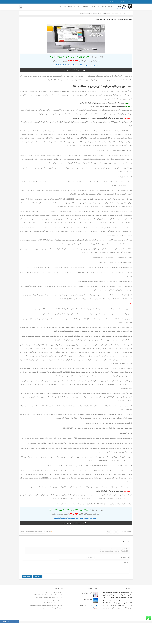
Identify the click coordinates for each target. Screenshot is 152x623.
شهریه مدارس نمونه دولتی (86, 593)
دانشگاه (104, 6)
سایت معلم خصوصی (110, 2)
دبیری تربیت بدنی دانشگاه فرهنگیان (50, 603)
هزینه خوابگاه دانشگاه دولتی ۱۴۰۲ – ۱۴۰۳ (49, 592)
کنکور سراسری (95, 6)
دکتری (59, 6)
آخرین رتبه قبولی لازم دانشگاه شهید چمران (49, 608)
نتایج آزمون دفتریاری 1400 (86, 606)
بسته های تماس (121, 2)
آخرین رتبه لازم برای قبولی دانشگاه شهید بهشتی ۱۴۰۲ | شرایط (43, 605)
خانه (121, 13)
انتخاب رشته (86, 6)
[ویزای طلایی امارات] (95, 600)
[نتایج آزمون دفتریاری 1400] (95, 607)
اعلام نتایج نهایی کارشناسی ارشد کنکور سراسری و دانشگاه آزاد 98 (113, 19)
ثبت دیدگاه (37, 576)
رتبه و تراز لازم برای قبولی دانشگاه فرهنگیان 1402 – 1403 (46, 595)
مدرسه (110, 6)
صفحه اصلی (130, 2)
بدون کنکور (77, 6)
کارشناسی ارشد (68, 6)
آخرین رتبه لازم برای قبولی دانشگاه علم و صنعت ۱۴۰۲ (47, 597)
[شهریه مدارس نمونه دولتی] (95, 594)
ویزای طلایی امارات (88, 599)
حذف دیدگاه (26, 576)
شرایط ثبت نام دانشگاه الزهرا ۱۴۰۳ (52, 600)
